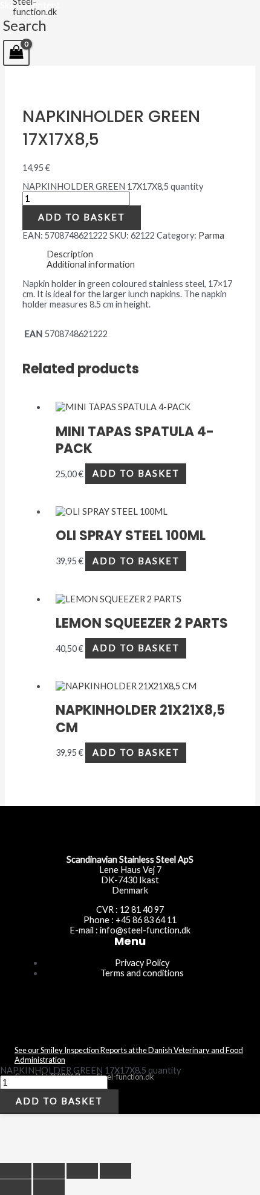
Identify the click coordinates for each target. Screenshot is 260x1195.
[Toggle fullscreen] (49, 1171)
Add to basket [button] (136, 474)
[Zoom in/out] (15, 1171)
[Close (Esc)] (115, 1171)
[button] (25, 25)
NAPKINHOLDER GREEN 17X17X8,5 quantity (112, 186)
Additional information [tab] (91, 264)
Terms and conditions (142, 973)
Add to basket (81, 217)
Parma (211, 235)
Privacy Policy (142, 963)
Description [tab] (70, 254)
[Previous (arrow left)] (15, 1187)
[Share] (82, 1171)
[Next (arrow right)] (49, 1187)
